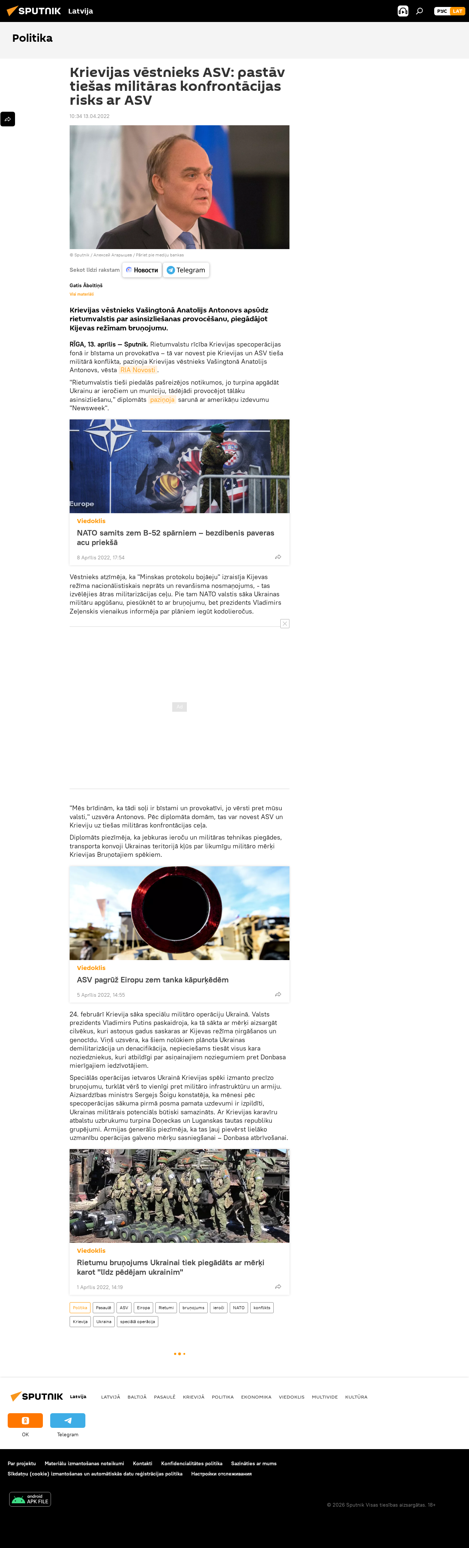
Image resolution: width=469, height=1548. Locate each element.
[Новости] (142, 270)
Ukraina (103, 1321)
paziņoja (162, 399)
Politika (80, 1307)
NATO (239, 1307)
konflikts (262, 1307)
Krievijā (193, 1396)
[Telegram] (186, 270)
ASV (124, 1307)
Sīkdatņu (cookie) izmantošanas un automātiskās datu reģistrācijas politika (95, 1473)
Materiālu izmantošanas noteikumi (84, 1463)
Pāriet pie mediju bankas (160, 255)
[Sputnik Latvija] (36, 17)
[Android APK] (30, 1500)
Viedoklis (91, 521)
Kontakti (142, 1463)
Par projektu (22, 1463)
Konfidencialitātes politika (191, 1463)
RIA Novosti (138, 370)
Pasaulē (103, 1307)
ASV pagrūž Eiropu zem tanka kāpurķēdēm (153, 979)
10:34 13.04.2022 (90, 116)
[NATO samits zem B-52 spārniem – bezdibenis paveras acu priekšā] (179, 466)
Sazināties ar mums (254, 1463)
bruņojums (193, 1307)
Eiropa (143, 1307)
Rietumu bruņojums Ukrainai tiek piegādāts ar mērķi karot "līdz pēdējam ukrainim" (171, 1267)
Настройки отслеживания (221, 1473)
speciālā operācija (137, 1321)
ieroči (218, 1307)
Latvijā (110, 1396)
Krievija (80, 1321)
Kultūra (356, 1396)
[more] (278, 556)
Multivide (325, 1396)
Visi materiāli (82, 294)
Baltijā (137, 1396)
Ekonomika (256, 1396)
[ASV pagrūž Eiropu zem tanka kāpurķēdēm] (179, 913)
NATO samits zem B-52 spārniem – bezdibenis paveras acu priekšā (175, 537)
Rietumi (166, 1307)
